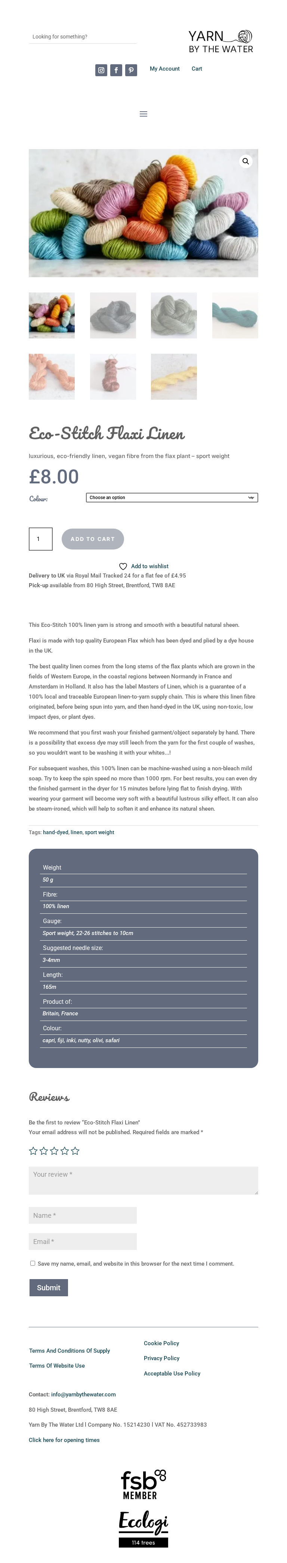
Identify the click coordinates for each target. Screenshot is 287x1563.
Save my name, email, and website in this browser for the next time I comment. (136, 1263)
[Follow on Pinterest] (131, 70)
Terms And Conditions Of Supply (69, 1350)
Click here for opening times (64, 1440)
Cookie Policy (161, 1343)
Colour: (38, 498)
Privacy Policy (161, 1358)
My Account (165, 68)
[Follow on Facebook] (116, 70)
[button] (246, 161)
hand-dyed (55, 832)
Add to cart (93, 539)
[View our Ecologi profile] (144, 1529)
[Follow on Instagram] (101, 70)
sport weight (99, 832)
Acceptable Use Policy (172, 1373)
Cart (197, 68)
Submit (49, 1287)
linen (77, 832)
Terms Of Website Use (57, 1365)
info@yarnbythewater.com (83, 1394)
